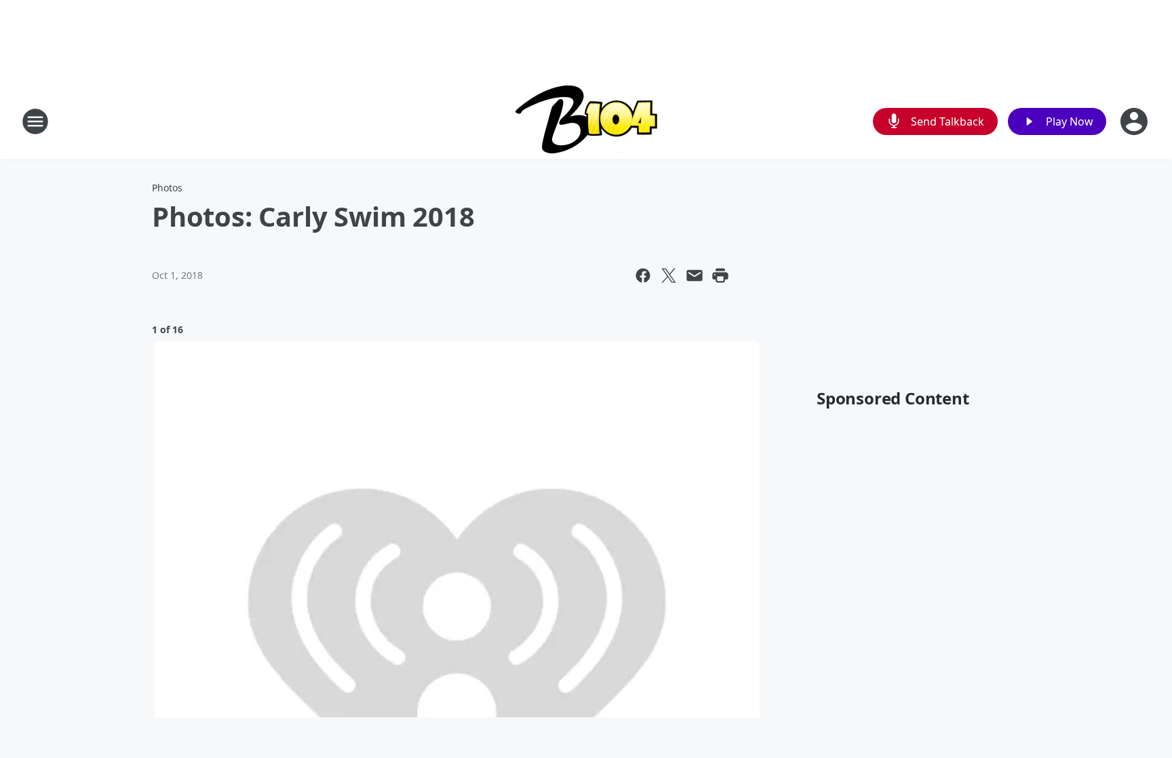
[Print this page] (720, 275)
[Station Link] (586, 121)
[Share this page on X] (668, 275)
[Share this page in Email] (694, 275)
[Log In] (1135, 121)
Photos (167, 187)
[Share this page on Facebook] (642, 275)
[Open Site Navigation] (35, 121)
